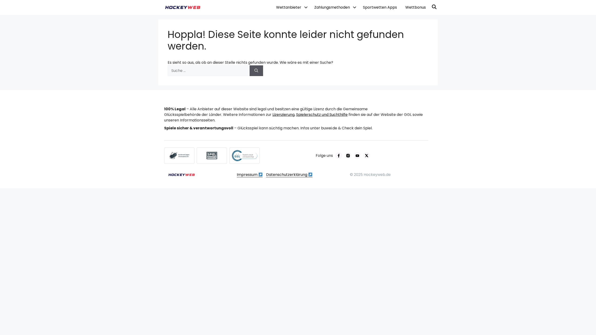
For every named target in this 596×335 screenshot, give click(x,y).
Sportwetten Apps (380, 7)
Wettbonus (415, 7)
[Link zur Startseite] (181, 175)
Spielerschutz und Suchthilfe (322, 114)
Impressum (247, 174)
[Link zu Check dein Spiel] (212, 156)
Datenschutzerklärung (287, 174)
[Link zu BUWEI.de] (179, 156)
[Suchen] (256, 70)
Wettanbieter (288, 7)
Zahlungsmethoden (332, 7)
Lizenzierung (283, 114)
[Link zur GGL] (244, 156)
